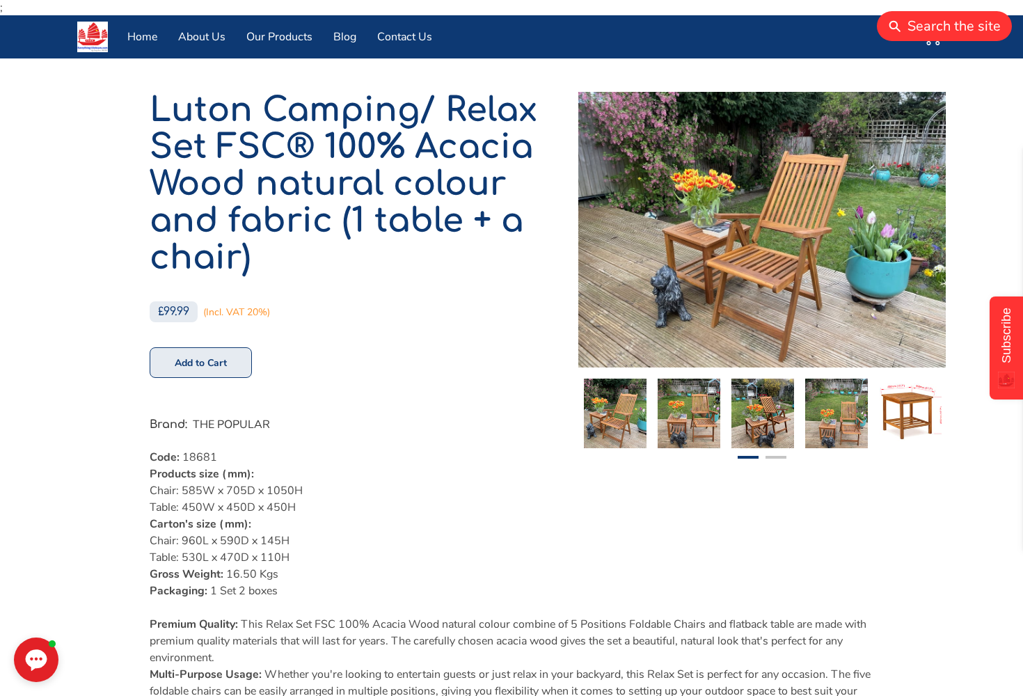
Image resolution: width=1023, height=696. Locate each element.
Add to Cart (201, 363)
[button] (36, 660)
